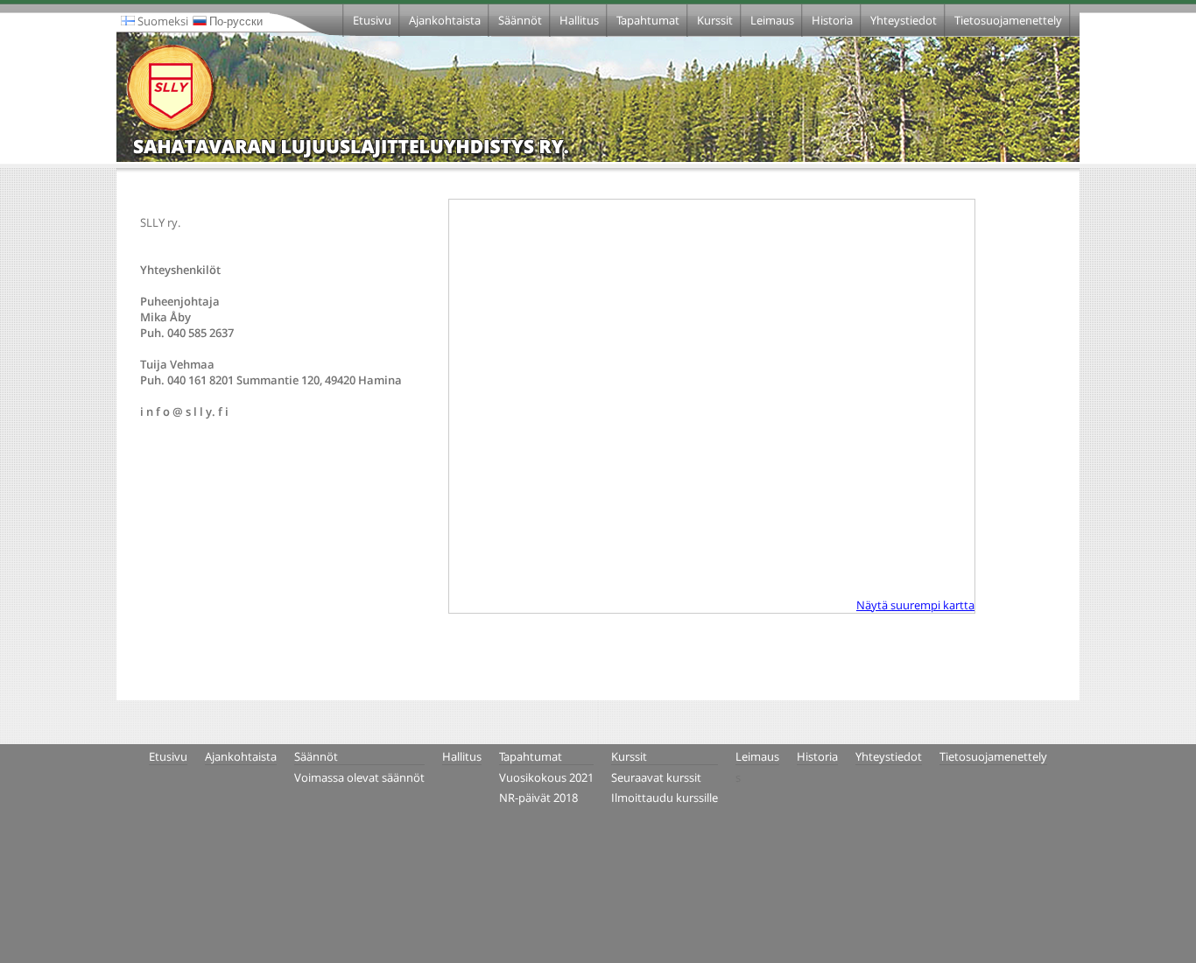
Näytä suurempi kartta (915, 605)
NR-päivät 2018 (538, 797)
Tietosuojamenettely (1008, 20)
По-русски (235, 21)
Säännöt (520, 20)
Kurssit (715, 20)
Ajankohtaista (445, 20)
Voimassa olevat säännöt (359, 777)
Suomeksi (161, 21)
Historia (832, 20)
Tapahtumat (647, 20)
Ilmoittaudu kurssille (664, 797)
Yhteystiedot (903, 20)
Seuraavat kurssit (656, 777)
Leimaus (772, 20)
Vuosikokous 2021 (546, 777)
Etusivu (372, 20)
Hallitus (579, 20)
